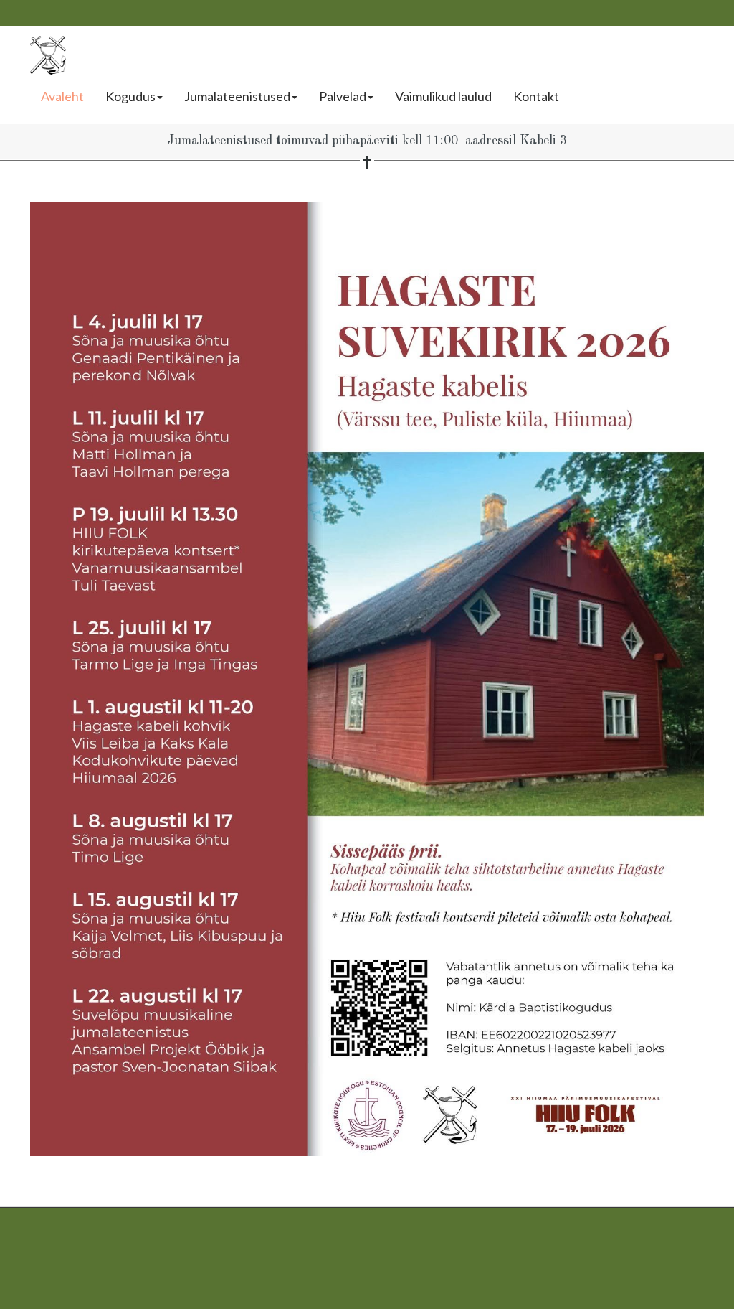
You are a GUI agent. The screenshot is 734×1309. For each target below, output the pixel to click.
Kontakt (536, 96)
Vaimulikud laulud (443, 96)
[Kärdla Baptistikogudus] (48, 55)
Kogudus (130, 96)
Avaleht (62, 96)
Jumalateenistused (237, 96)
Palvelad (342, 96)
